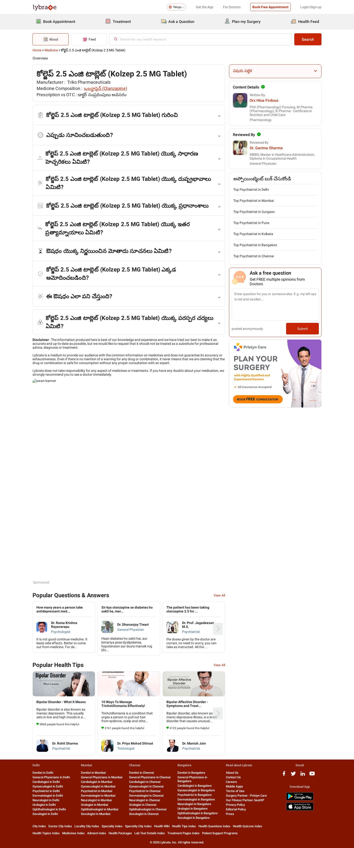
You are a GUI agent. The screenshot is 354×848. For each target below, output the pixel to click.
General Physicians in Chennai (149, 777)
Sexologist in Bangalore (193, 818)
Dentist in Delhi (43, 772)
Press (230, 814)
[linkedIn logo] (303, 775)
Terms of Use (235, 791)
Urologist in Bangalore (192, 808)
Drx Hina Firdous (264, 100)
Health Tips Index (184, 826)
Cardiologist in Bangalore (194, 785)
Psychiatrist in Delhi (46, 791)
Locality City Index (86, 826)
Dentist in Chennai (141, 772)
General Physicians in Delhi (51, 777)
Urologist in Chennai (142, 805)
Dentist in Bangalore (191, 772)
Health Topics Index (46, 833)
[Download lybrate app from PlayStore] (300, 799)
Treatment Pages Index (183, 833)
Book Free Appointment (270, 7)
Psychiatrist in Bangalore (194, 795)
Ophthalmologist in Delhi (49, 809)
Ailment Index (96, 833)
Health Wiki (162, 826)
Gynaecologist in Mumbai (98, 786)
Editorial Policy (236, 809)
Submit (302, 329)
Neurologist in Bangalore (194, 804)
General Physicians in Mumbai (101, 777)
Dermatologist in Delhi (48, 795)
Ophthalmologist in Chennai (147, 809)
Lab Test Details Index (149, 833)
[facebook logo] (284, 775)
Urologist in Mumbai (94, 805)
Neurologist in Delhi (46, 800)
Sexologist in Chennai (143, 814)
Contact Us (233, 777)
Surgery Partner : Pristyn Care (246, 795)
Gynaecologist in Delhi (48, 786)
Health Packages (120, 833)
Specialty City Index (138, 826)
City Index (39, 826)
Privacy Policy (235, 805)
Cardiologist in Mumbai (96, 782)
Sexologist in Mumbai (95, 814)
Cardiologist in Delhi (46, 782)
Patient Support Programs (220, 833)
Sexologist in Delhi (45, 814)
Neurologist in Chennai (144, 800)
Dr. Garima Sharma (266, 148)
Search (308, 39)
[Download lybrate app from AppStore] (300, 810)
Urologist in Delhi (44, 805)
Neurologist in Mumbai (96, 800)
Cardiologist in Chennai (144, 782)
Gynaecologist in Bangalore (196, 790)
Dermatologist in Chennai (146, 795)
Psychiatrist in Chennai (144, 791)
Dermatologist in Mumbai (98, 795)
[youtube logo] (312, 775)
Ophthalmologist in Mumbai (99, 809)
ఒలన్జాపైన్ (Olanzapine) (105, 88)
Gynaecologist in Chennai (146, 786)
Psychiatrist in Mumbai (96, 791)
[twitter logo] (293, 775)
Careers (231, 782)
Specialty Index (112, 826)
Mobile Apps (234, 786)
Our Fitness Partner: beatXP (245, 800)
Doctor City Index (60, 826)
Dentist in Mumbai (93, 772)
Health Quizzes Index (247, 826)
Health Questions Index (214, 826)
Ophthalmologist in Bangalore (197, 813)
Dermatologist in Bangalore (196, 799)
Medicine (51, 50)
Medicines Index (73, 833)
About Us (232, 772)
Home (37, 50)
